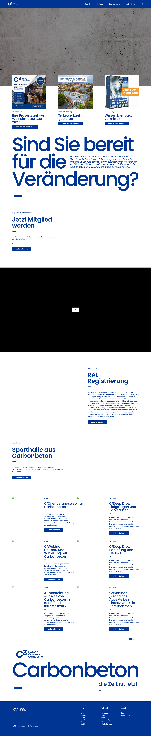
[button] (142, 4)
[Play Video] (75, 310)
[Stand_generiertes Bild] (29, 76)
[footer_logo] (19, 708)
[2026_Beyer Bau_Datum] (75, 76)
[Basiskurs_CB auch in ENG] (122, 76)
